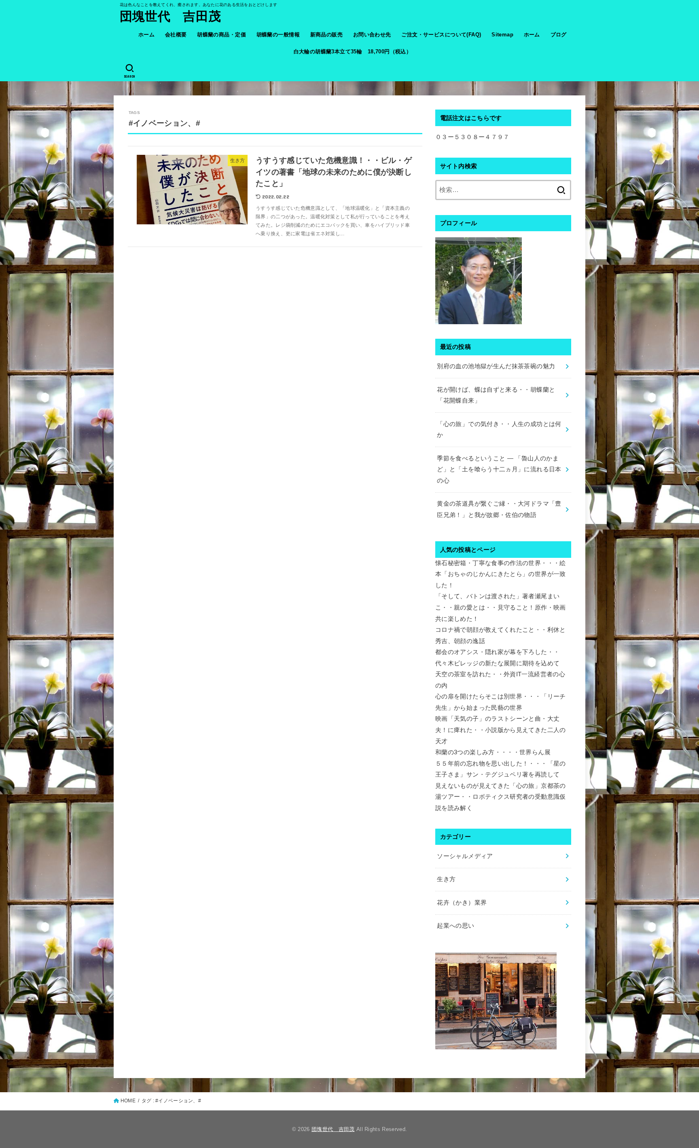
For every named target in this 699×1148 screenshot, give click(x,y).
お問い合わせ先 (372, 35)
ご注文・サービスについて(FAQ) (441, 35)
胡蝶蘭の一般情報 (278, 35)
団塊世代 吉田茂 (170, 16)
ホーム (146, 35)
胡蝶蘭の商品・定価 (221, 35)
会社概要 (176, 35)
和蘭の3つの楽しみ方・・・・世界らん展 (493, 752)
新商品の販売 (326, 35)
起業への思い (455, 925)
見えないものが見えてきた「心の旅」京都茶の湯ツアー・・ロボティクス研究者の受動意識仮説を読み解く (500, 797)
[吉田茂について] (478, 318)
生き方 (446, 879)
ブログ (559, 35)
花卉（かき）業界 (462, 902)
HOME (128, 1100)
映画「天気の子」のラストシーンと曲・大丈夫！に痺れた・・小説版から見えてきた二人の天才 (500, 729)
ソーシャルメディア (465, 856)
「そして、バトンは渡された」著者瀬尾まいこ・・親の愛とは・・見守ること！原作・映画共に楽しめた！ (500, 607)
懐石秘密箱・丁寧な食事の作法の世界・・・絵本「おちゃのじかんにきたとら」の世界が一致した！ (500, 574)
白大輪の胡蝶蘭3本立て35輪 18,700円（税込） (353, 52)
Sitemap (502, 35)
